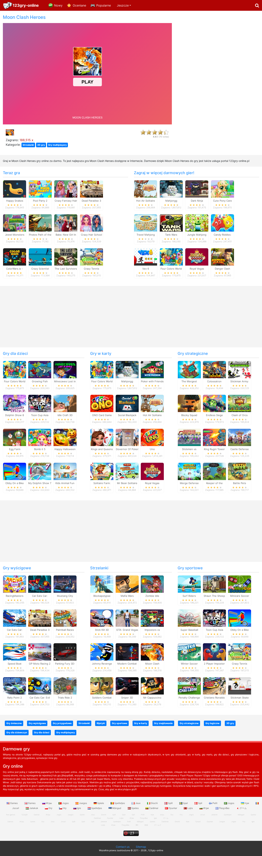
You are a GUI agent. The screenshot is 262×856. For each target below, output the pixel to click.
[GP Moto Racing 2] (39, 651)
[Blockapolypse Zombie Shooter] (101, 583)
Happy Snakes (14, 200)
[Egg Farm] (14, 437)
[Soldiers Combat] (101, 685)
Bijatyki (101, 723)
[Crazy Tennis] (91, 256)
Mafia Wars (127, 595)
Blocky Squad (189, 415)
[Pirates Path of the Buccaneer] (40, 222)
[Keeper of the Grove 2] (214, 471)
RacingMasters (14, 595)
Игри (206, 808)
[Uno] (152, 437)
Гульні (197, 821)
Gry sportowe (190, 568)
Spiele (101, 803)
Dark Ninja (197, 200)
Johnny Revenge (102, 663)
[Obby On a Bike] (14, 471)
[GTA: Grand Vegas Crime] (127, 617)
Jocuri (202, 815)
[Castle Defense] (239, 437)
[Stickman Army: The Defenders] (239, 369)
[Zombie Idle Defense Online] (152, 583)
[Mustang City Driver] (65, 583)
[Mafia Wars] (127, 583)
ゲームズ (157, 825)
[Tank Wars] (171, 222)
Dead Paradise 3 (91, 200)
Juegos (82, 803)
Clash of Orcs (240, 415)
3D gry (41, 144)
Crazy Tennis (91, 268)
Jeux (138, 803)
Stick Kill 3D (102, 629)
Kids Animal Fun (64, 483)
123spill (24, 815)
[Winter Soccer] (189, 651)
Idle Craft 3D (65, 415)
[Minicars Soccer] (239, 583)
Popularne (103, 5)
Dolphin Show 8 (14, 415)
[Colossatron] (214, 369)
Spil (200, 803)
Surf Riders (189, 595)
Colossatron (214, 381)
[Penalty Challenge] (189, 685)
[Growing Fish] (39, 369)
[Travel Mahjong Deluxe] (145, 222)
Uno (152, 449)
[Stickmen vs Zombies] (189, 437)
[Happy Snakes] (14, 188)
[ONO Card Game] (101, 403)
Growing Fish (40, 381)
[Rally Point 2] (14, 685)
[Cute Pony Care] (222, 188)
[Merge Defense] (189, 471)
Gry (50, 808)
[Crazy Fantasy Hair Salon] (65, 188)
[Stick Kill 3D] (101, 617)
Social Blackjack (127, 415)
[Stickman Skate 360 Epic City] (239, 685)
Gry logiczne (212, 723)
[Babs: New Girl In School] (65, 222)
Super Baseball (189, 629)
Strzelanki (28, 144)
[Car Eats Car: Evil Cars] (39, 685)
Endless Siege (214, 415)
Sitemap (141, 846)
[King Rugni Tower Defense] (214, 437)
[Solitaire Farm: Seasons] (101, 471)
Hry (64, 808)
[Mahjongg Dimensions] (171, 188)
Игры (48, 803)
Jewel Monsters (14, 234)
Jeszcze (123, 5)
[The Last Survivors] (65, 256)
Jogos (65, 803)
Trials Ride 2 (65, 697)
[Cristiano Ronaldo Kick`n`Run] (214, 685)
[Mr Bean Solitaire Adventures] (127, 471)
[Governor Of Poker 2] (127, 437)
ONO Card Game (102, 415)
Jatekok (34, 808)
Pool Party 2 (40, 200)
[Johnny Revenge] (101, 651)
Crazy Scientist (40, 268)
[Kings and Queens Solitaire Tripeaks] (101, 437)
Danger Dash (222, 268)
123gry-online (26, 5)
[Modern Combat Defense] (127, 651)
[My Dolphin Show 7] (39, 471)
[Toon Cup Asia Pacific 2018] (39, 403)
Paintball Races (65, 629)
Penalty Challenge (189, 697)
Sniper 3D (127, 697)
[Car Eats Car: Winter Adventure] (14, 617)
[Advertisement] (218, 72)
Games (14, 803)
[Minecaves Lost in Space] (65, 369)
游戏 (146, 825)
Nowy (58, 5)
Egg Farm (14, 449)
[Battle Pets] (239, 471)
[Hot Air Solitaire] (145, 188)
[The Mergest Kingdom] (189, 369)
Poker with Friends (152, 381)
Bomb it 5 (39, 449)
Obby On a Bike (14, 483)
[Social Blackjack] (127, 403)
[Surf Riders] (189, 583)
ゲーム (243, 808)
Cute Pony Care (222, 200)
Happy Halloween (65, 449)
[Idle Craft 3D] (65, 403)
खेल (137, 825)
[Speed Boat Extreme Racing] (14, 651)
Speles (135, 808)
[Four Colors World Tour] (171, 256)
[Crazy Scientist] (40, 256)
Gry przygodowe (62, 723)
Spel (185, 803)
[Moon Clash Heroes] (152, 651)
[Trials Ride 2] (65, 685)
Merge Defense (189, 483)
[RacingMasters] (14, 583)
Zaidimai (153, 808)
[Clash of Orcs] (239, 403)
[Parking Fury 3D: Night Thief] (65, 651)
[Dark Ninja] (196, 188)
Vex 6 (145, 268)
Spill (170, 803)
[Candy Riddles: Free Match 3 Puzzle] (222, 222)
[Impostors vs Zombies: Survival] (152, 617)
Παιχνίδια (224, 808)
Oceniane (79, 5)
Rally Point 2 (14, 697)
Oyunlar (173, 808)
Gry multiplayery (57, 144)
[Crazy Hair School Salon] (91, 222)
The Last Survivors (66, 268)
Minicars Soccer (239, 595)
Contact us (122, 846)
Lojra (190, 808)
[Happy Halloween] (65, 437)
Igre (79, 808)
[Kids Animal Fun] (65, 471)
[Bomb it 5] (39, 437)
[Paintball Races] (65, 617)
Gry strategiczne (193, 353)
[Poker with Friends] (152, 369)
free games (10, 815)
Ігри (247, 803)
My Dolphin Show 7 (39, 483)
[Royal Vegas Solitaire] (196, 256)
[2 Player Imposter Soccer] (214, 651)
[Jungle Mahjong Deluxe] (196, 222)
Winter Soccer (189, 663)
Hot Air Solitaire (145, 200)
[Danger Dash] (222, 256)
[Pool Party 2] (40, 188)
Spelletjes (119, 803)
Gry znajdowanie (163, 723)
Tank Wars (171, 234)
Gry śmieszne (14, 723)
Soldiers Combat (102, 697)
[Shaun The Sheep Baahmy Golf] (214, 583)
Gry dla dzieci (15, 353)
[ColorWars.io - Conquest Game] (14, 256)
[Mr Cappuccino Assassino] (152, 685)
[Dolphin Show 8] (14, 403)
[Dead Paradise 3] (91, 188)
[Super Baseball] (189, 617)
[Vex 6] (145, 256)
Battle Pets (239, 483)
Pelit (215, 803)
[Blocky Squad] (189, 403)
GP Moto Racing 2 (39, 663)
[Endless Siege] (214, 403)
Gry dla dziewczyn (16, 732)
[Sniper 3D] (127, 685)
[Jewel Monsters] (14, 222)
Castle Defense (239, 449)
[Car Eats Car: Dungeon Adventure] (39, 583)
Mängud (117, 808)
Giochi (154, 803)
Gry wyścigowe (17, 568)
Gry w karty (100, 353)
